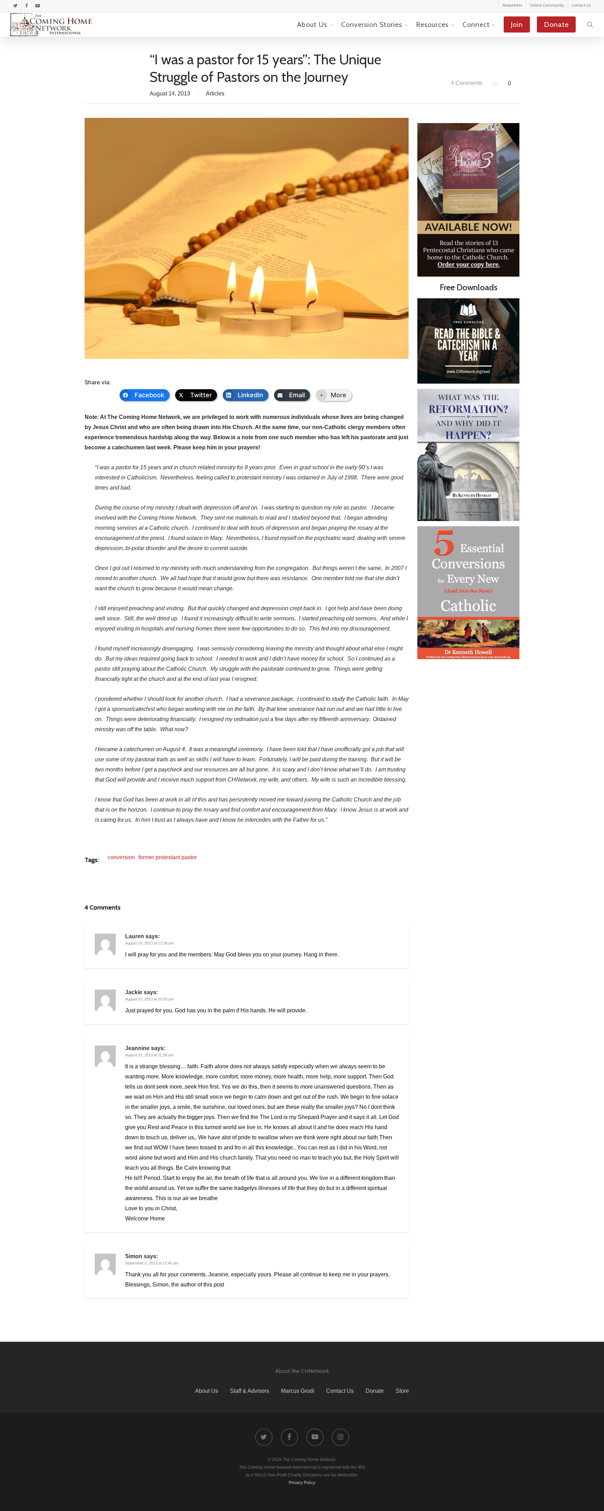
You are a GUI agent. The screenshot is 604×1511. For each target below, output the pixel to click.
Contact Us (340, 1391)
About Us (206, 1391)
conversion (121, 857)
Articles (215, 94)
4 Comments (466, 83)
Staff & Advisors (249, 1391)
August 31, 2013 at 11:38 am (149, 1055)
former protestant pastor (167, 857)
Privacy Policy (302, 1482)
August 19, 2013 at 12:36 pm (149, 943)
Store (402, 1391)
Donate (375, 1391)
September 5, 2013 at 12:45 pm (151, 1263)
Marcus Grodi (297, 1391)
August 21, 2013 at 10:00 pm (149, 999)
